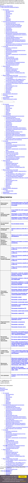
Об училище (6, 9)
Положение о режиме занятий (19, 299)
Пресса (7, 17)
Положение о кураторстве (18, 322)
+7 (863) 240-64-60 (4, 7)
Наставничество (10, 11)
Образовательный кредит (12, 68)
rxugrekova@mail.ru (14, 7)
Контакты (8, 92)
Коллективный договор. (17, 223)
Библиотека (8, 49)
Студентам (5, 46)
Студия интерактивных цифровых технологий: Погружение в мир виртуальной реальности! (17, 83)
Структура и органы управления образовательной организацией (14, 26)
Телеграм (2, 390)
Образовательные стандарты (13, 38)
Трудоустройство (10, 57)
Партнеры (8, 18)
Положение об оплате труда (18, 326)
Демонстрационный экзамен (10, 99)
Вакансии (8, 20)
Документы (8, 28)
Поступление (9, 87)
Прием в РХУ (9, 67)
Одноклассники (4, 389)
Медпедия (5, 445)
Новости (8, 15)
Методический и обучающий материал (15, 62)
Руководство (9, 30)
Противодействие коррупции (13, 24)
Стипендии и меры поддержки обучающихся (17, 43)
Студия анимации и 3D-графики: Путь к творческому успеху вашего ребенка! (16, 80)
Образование (9, 29)
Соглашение (23, 481)
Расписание (8, 53)
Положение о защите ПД (17, 313)
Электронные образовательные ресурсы (15, 50)
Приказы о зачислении (11, 70)
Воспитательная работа (11, 51)
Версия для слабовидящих (6, 5)
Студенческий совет (11, 60)
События (8, 16)
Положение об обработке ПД (18, 308)
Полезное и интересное (11, 47)
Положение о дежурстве (17, 324)
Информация (6, 97)
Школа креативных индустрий (10, 75)
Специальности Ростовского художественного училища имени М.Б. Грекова (15, 73)
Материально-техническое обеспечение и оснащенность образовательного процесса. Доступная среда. (16, 35)
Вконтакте (2, 388)
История (8, 12)
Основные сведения (11, 22)
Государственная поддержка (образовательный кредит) (13, 64)
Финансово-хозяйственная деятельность (15, 39)
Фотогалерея (9, 13)
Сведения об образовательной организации (13, 21)
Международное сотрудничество (14, 45)
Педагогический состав (11, 32)
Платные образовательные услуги (14, 37)
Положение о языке (16, 297)
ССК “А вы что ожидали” (12, 59)
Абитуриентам (6, 66)
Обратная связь (9, 96)
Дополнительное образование (10, 93)
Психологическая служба (12, 58)
